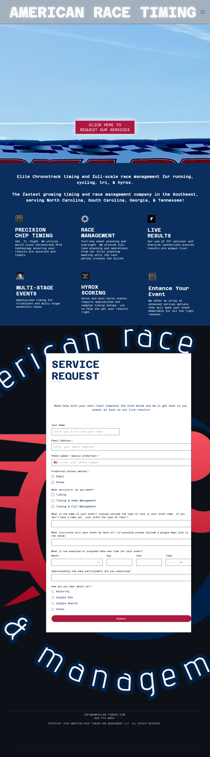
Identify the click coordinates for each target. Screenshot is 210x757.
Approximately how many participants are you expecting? (91, 571)
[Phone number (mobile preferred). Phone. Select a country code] (57, 462)
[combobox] (77, 562)
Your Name (58, 425)
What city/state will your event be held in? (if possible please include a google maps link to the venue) (120, 534)
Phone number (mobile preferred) (75, 456)
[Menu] (202, 12)
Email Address (62, 440)
